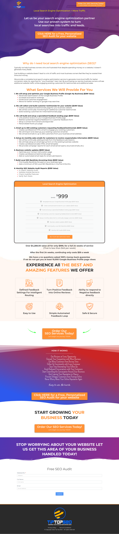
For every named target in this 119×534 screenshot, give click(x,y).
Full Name (20, 479)
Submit (59, 494)
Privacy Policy (52, 527)
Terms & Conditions (65, 527)
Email (18, 486)
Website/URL (21, 473)
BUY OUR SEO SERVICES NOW (60, 237)
